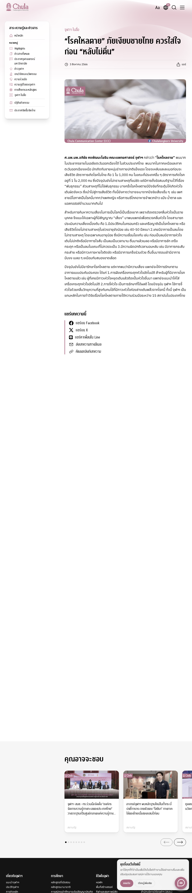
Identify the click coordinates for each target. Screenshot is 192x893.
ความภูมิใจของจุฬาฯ (24, 84)
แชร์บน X (82, 330)
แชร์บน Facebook (87, 323)
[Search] (174, 7)
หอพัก (99, 882)
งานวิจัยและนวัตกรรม (25, 74)
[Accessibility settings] (157, 7)
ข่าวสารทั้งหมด (21, 53)
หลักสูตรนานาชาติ (61, 887)
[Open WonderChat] (181, 883)
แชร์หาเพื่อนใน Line (87, 337)
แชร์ (184, 64)
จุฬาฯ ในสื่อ (20, 95)
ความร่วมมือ (20, 79)
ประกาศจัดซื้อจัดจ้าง (24, 110)
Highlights (19, 48)
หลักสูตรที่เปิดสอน (60, 882)
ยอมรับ (126, 883)
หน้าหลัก (18, 35)
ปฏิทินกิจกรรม (21, 102)
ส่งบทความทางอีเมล (88, 344)
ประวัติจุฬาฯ (12, 887)
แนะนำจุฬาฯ (12, 882)
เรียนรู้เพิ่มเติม (145, 883)
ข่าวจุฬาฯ (19, 68)
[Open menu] (182, 7)
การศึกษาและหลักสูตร (25, 89)
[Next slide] (180, 842)
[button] (66, 842)
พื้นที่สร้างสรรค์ (104, 887)
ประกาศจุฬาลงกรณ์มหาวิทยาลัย (24, 61)
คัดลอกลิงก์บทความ (88, 351)
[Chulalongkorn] (17, 7)
